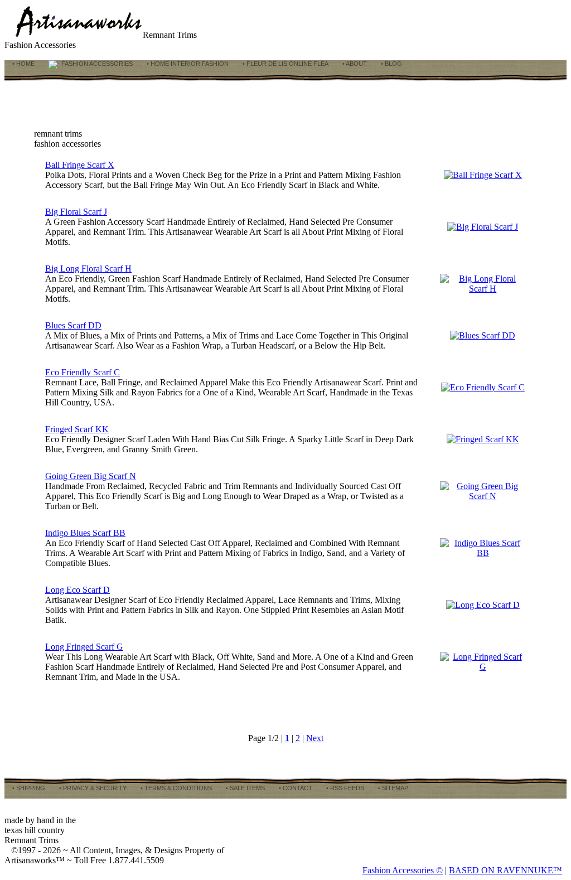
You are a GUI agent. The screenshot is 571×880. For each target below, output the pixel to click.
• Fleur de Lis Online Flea (284, 63)
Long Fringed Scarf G (84, 646)
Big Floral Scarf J (76, 211)
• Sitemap (392, 788)
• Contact (294, 788)
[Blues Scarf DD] (482, 335)
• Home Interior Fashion (187, 63)
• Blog (390, 63)
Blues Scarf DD (73, 325)
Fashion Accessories (96, 63)
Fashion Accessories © (402, 870)
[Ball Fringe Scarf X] (483, 175)
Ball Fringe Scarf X (79, 165)
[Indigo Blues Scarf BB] (483, 553)
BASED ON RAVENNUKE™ (505, 870)
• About (354, 63)
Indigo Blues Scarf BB (85, 533)
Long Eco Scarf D (77, 589)
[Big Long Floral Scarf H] (483, 288)
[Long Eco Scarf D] (483, 605)
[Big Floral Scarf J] (482, 226)
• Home (23, 63)
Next (314, 738)
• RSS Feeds (344, 788)
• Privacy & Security (92, 788)
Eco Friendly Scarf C (82, 372)
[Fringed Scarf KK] (483, 439)
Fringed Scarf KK (77, 429)
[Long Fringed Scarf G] (483, 666)
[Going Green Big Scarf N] (483, 496)
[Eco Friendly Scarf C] (483, 387)
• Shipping (28, 788)
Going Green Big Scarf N (90, 476)
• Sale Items (244, 788)
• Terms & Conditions (175, 788)
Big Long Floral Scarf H (88, 268)
